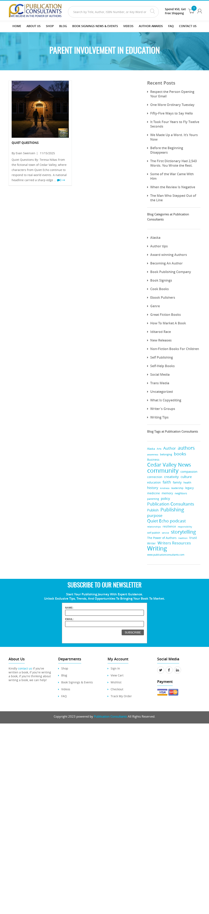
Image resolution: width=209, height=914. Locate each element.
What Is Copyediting (165, 400)
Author (169, 448)
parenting (153, 499)
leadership (177, 488)
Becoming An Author (166, 263)
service (165, 532)
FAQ (171, 26)
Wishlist (116, 682)
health (187, 482)
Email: (69, 619)
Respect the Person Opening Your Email (172, 93)
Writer (151, 543)
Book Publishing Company (170, 272)
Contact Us (188, 26)
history (152, 487)
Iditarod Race (160, 331)
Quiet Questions (25, 143)
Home (16, 26)
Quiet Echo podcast (166, 520)
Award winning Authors (168, 254)
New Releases (161, 340)
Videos (65, 689)
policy (165, 498)
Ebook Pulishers (162, 297)
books (180, 453)
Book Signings (161, 280)
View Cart (117, 675)
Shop (50, 26)
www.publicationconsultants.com (165, 554)
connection (154, 477)
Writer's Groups (162, 408)
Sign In (115, 668)
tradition (183, 538)
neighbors (181, 493)
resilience (169, 526)
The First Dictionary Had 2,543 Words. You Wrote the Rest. (173, 163)
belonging (166, 454)
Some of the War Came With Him (172, 176)
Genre (155, 306)
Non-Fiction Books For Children (174, 349)
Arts (159, 448)
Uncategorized (161, 391)
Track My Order (121, 696)
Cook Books (159, 289)
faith (167, 482)
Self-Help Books (162, 366)
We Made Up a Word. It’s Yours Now (174, 137)
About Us (34, 26)
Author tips (159, 246)
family (177, 482)
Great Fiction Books (165, 314)
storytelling (183, 531)
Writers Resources (174, 543)
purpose (154, 515)
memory (167, 493)
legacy (189, 488)
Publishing (172, 509)
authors (186, 447)
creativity (171, 476)
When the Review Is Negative (172, 187)
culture (186, 476)
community (163, 470)
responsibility (185, 526)
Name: (69, 607)
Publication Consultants (170, 504)
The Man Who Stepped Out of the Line (173, 197)
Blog (63, 26)
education (154, 482)
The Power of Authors (162, 538)
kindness (164, 488)
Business (153, 459)
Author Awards (151, 26)
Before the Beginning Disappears (166, 150)
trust (193, 537)
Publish (153, 510)
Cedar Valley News (169, 464)
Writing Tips (159, 417)
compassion (188, 472)
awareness (152, 454)
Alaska (155, 237)
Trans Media (159, 383)
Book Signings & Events (77, 682)
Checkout (117, 689)
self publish (153, 532)
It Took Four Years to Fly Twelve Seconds (174, 124)
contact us (25, 668)
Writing (157, 548)
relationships (154, 526)
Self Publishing (161, 357)
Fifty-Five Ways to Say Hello (171, 113)
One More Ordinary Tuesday (172, 104)
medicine (153, 493)
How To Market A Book (168, 323)
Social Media (160, 374)
